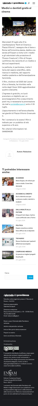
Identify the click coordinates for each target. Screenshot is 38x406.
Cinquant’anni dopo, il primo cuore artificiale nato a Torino (25, 214)
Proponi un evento (9, 332)
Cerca (7, 273)
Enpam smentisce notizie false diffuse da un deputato (25, 228)
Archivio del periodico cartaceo (13, 326)
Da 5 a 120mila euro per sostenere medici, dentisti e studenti (25, 198)
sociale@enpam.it (18, 104)
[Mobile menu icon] (34, 3)
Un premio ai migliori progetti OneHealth (25, 254)
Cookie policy (8, 344)
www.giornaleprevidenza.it (12, 363)
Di (14, 141)
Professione (29, 139)
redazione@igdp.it (13, 316)
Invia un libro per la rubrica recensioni (15, 329)
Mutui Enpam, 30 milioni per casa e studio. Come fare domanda (25, 182)
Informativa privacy (10, 341)
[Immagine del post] (8, 181)
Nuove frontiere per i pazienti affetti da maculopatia (26, 241)
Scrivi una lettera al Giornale (12, 336)
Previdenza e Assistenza (17, 139)
